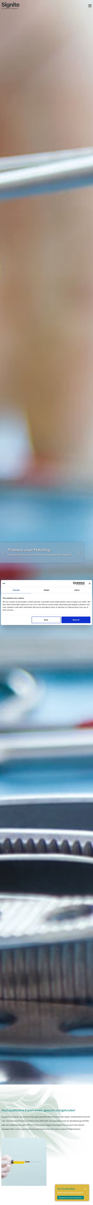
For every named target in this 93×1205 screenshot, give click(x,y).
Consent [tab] (16, 590)
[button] (5, 552)
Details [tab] (46, 590)
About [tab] (76, 590)
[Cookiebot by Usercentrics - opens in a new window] (75, 583)
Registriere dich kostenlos (70, 1197)
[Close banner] (89, 583)
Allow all (75, 620)
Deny (46, 620)
